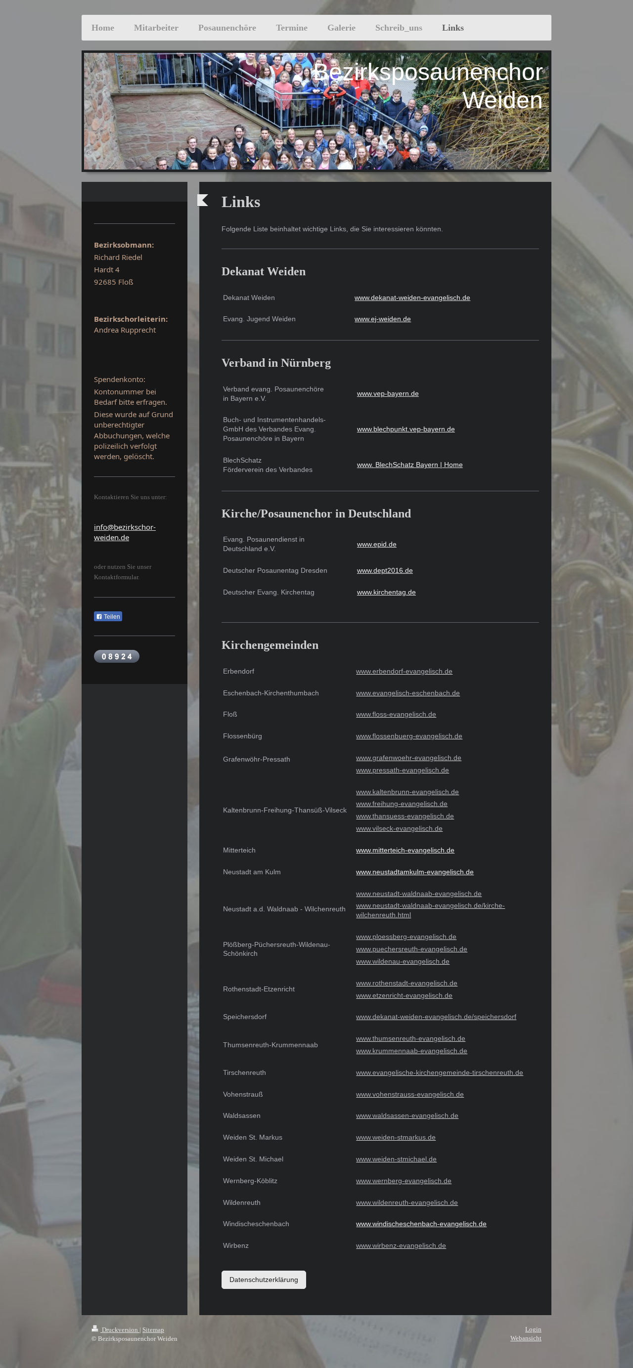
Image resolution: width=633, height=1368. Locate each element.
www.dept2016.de (385, 570)
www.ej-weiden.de (383, 319)
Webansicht (526, 1338)
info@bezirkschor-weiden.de (125, 532)
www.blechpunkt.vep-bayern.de (406, 429)
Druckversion (119, 1329)
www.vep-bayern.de (388, 393)
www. (366, 465)
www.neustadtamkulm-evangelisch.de (415, 872)
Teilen (111, 616)
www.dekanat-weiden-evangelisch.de (412, 297)
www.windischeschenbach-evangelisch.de (421, 1224)
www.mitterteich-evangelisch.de (405, 850)
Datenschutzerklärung (263, 1279)
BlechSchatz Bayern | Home (419, 465)
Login (533, 1329)
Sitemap (153, 1329)
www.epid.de (377, 544)
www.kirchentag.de (386, 592)
